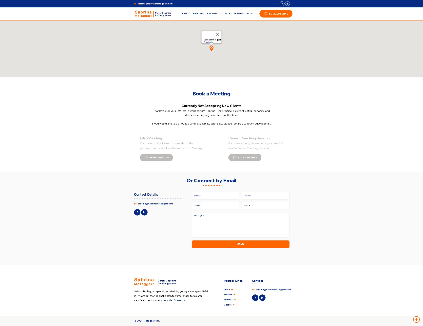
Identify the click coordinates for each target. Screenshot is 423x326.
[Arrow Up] (416, 319)
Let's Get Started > (174, 300)
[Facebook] (282, 3)
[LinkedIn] (287, 3)
